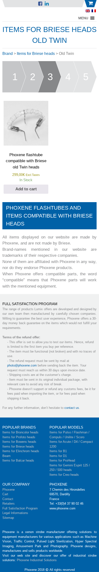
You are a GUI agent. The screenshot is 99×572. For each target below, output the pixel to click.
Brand (7, 53)
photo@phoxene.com (22, 365)
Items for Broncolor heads (20, 432)
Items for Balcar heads (18, 460)
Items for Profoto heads (18, 437)
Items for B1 (58, 451)
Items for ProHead (62, 460)
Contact (7, 499)
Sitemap (8, 518)
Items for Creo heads (64, 474)
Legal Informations (15, 513)
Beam (6, 456)
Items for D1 (58, 456)
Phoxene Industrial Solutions (37, 560)
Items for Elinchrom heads (20, 451)
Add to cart (26, 189)
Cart (5, 494)
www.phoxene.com (62, 508)
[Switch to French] (94, 10)
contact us (71, 408)
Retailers (8, 503)
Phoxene (8, 489)
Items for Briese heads (36, 53)
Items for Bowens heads (19, 441)
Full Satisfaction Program (20, 508)
